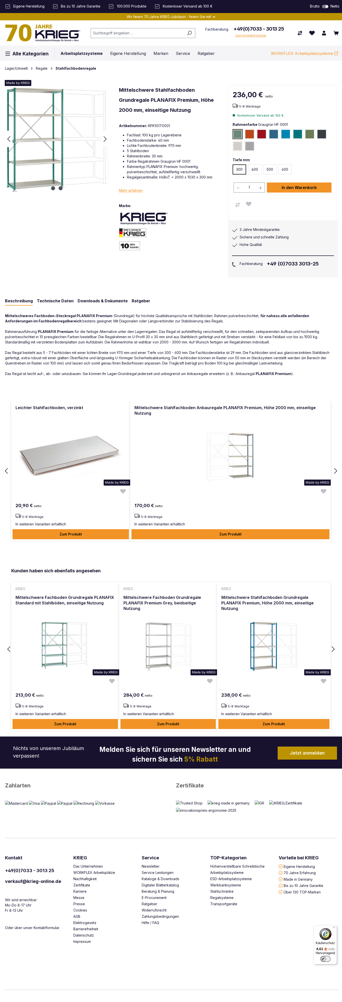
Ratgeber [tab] (141, 300)
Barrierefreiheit (85, 929)
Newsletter (150, 866)
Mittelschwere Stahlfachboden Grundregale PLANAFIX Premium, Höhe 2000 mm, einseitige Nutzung (267, 603)
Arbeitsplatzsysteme (227, 872)
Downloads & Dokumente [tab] (103, 300)
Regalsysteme (222, 897)
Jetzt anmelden (307, 753)
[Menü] (334, 928)
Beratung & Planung (158, 891)
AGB (76, 916)
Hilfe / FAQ (150, 923)
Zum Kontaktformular (250, 35)
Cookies (80, 910)
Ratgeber (149, 904)
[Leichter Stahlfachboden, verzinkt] (71, 456)
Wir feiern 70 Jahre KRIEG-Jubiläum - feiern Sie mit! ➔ (171, 17)
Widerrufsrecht (154, 910)
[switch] (325, 7)
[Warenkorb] (336, 33)
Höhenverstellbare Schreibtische (237, 866)
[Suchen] (189, 33)
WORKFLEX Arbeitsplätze (94, 872)
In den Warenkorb (299, 187)
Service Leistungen (158, 872)
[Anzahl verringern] (238, 188)
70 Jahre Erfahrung (300, 873)
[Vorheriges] (9, 139)
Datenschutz (83, 935)
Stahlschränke (222, 891)
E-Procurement (154, 897)
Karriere (80, 891)
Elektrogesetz (84, 923)
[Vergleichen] (238, 205)
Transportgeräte (223, 904)
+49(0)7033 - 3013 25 (258, 29)
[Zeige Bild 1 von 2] (53, 188)
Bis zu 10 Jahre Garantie (303, 885)
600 (285, 169)
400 (254, 169)
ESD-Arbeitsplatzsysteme (231, 879)
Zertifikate (190, 785)
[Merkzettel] (312, 33)
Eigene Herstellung (299, 866)
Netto (334, 6)
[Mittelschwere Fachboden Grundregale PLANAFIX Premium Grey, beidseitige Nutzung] (168, 646)
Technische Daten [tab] (55, 300)
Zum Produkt (71, 534)
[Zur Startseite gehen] (43, 32)
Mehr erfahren (131, 190)
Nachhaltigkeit (85, 879)
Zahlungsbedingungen (160, 916)
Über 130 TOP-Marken (302, 892)
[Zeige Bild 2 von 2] (61, 188)
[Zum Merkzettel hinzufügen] (248, 204)
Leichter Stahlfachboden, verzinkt (49, 407)
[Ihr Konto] (324, 33)
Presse (79, 904)
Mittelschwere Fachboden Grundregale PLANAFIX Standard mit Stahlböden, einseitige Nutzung (65, 600)
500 (270, 169)
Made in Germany (298, 879)
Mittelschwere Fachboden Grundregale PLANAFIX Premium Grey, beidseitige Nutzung (162, 603)
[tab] (19, 301)
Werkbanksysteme (225, 885)
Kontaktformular (46, 928)
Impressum (82, 941)
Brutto (315, 6)
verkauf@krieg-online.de (33, 881)
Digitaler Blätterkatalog (160, 885)
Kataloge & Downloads (160, 879)
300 (239, 169)
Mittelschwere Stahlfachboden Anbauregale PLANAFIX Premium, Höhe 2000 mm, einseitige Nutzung (225, 410)
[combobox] (137, 33)
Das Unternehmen (88, 866)
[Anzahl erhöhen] (260, 188)
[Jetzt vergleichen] (300, 33)
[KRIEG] (144, 218)
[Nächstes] (105, 139)
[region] (171, 471)
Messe (78, 897)
